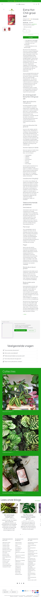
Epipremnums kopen (6, 551)
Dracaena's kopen (6, 548)
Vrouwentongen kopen (6, 565)
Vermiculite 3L (18, 546)
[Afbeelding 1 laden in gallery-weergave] (5, 29)
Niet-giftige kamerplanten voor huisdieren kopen (31, 568)
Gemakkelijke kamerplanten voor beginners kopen (31, 564)
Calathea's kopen (6, 545)
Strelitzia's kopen (5, 561)
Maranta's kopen (7, 411)
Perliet (16, 545)
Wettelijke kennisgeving (28, 596)
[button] (2, 4)
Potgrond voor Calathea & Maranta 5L (20, 561)
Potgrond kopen (18, 542)
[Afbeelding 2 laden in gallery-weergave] (9, 29)
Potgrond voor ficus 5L (19, 563)
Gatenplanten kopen (6, 566)
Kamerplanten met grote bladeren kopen (33, 543)
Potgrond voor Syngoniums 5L (18, 569)
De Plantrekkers (9, 595)
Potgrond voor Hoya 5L (19, 564)
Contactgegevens (36, 596)
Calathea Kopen (7, 452)
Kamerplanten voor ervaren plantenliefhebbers (32, 572)
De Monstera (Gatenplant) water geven (28, 517)
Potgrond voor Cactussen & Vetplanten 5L (20, 558)
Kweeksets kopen (18, 574)
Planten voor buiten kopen (32, 575)
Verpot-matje (18, 572)
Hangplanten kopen (32, 561)
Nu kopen (31, 37)
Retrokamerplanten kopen (32, 548)
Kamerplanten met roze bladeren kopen (32, 551)
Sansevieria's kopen (6, 559)
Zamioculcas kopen (6, 563)
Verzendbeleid (21, 596)
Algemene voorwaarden (14, 596)
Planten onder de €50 (32, 580)
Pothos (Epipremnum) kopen (6, 557)
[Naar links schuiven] (18, 534)
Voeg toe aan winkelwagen (20, 330)
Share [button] (25, 314)
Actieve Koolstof (18, 543)
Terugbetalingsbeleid (29, 595)
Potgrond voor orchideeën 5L (18, 567)
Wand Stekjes (17, 571)
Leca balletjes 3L (18, 548)
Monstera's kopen (6, 555)
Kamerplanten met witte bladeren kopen (32, 554)
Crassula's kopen (5, 546)
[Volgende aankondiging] (39, 1)
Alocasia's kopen (5, 543)
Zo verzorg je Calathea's (9, 516)
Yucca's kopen (5, 562)
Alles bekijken (37, 500)
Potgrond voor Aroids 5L (20, 555)
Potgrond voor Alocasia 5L (20, 553)
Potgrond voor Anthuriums (18, 550)
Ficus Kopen (4, 552)
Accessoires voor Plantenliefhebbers (13, 493)
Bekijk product (31, 330)
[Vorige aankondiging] (2, 1)
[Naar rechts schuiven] (23, 534)
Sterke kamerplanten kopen (32, 546)
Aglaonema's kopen (6, 542)
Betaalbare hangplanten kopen (33, 556)
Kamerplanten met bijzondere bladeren (32, 559)
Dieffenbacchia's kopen (7, 549)
